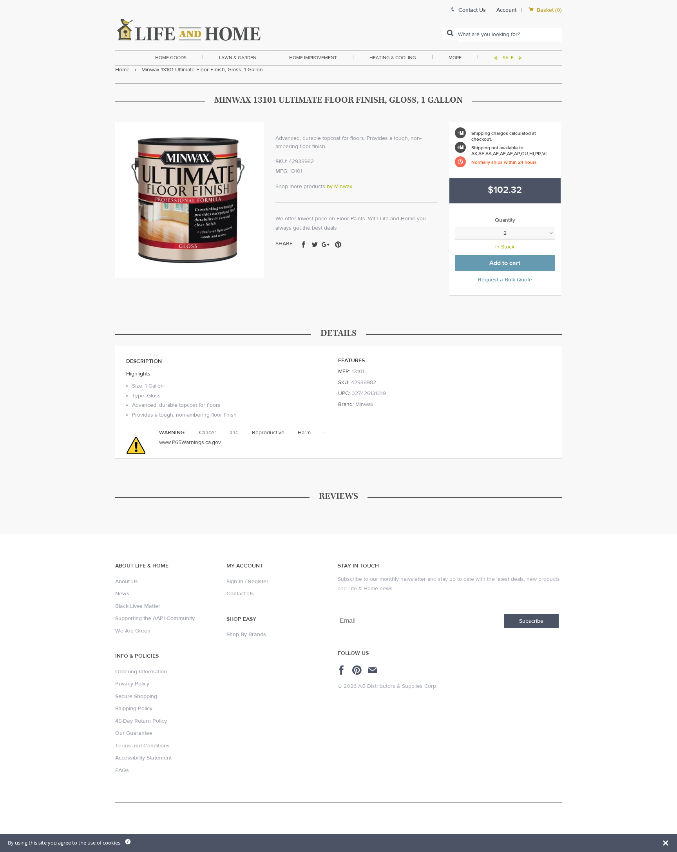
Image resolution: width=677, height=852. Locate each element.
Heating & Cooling (392, 57)
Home (122, 69)
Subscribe (531, 621)
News (122, 593)
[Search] (450, 34)
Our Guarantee (133, 733)
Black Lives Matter (137, 606)
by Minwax (339, 186)
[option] (189, 200)
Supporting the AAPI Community (155, 618)
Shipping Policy (133, 708)
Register (258, 581)
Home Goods (170, 57)
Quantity (505, 220)
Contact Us (240, 593)
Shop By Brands (246, 634)
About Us (126, 581)
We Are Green (132, 630)
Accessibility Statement (143, 757)
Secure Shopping (136, 696)
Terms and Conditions (142, 745)
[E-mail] (373, 670)
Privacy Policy (132, 683)
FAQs (122, 770)
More (455, 57)
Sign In (234, 581)
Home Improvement (313, 57)
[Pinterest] (357, 670)
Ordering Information (141, 671)
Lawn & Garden (238, 57)
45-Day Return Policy (141, 721)
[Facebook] (342, 670)
